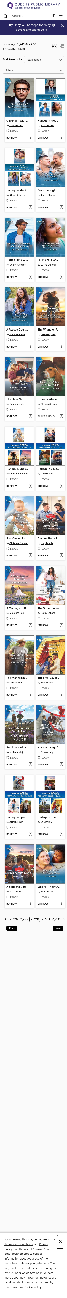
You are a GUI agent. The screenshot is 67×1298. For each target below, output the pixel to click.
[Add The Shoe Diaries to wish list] (61, 625)
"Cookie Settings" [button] (30, 1273)
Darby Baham (48, 613)
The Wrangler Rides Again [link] (49, 329)
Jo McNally (46, 822)
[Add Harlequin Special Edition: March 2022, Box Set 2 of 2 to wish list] (30, 486)
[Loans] (53, 16)
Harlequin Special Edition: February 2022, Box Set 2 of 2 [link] (17, 817)
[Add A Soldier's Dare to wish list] (30, 904)
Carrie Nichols (16, 404)
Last (58, 928)
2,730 (56, 919)
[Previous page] (6, 919)
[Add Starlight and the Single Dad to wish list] (30, 764)
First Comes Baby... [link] (17, 538)
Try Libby (15, 25)
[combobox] (26, 16)
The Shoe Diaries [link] (48, 608)
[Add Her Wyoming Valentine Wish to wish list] (61, 764)
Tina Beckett (16, 125)
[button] (54, 47)
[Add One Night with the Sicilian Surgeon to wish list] (30, 138)
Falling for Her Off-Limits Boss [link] (49, 260)
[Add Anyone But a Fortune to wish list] (61, 555)
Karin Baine (47, 891)
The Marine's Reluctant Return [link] (17, 678)
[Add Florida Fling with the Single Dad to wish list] (30, 277)
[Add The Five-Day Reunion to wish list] (61, 695)
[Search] (5, 16)
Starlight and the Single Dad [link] (17, 747)
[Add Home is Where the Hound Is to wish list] (61, 416)
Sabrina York (16, 682)
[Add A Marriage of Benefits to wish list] (30, 625)
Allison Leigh (47, 752)
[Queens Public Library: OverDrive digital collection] (33, 5)
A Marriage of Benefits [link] (17, 608)
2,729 (46, 919)
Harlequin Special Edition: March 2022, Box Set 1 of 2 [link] (49, 469)
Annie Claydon (48, 195)
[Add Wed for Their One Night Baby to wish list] (61, 904)
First (11, 928)
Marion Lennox (17, 334)
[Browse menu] (60, 15)
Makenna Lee (16, 613)
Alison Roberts (17, 195)
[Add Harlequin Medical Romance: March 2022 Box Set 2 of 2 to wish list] (61, 138)
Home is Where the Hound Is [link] (49, 399)
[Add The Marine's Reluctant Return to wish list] (30, 695)
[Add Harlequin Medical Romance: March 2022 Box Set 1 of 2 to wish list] (30, 207)
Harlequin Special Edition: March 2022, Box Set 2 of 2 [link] (17, 469)
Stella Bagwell (48, 334)
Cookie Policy (32, 1287)
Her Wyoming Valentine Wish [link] (49, 747)
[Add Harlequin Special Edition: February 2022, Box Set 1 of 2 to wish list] (61, 834)
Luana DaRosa (48, 264)
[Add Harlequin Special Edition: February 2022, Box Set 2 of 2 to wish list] (30, 834)
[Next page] (64, 919)
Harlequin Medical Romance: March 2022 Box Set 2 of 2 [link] (49, 120)
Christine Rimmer (18, 473)
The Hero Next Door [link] (17, 399)
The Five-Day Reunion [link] (49, 678)
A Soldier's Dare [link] (16, 887)
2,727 (24, 919)
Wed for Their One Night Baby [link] (49, 887)
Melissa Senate (49, 404)
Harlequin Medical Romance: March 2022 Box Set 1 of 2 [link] (17, 190)
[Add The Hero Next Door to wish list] (30, 416)
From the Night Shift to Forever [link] (49, 190)
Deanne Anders (17, 264)
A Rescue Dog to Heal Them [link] (17, 329)
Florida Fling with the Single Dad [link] (17, 260)
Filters (9, 70)
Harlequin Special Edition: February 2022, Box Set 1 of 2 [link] (49, 817)
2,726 (14, 919)
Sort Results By (12, 59)
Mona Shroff (47, 682)
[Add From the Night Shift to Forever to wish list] (61, 207)
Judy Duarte (47, 473)
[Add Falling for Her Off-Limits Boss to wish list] (61, 277)
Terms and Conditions (18, 1244)
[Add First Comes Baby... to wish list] (30, 555)
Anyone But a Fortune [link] (49, 538)
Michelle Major (17, 752)
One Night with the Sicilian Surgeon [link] (17, 120)
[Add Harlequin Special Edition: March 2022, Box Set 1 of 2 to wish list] (61, 486)
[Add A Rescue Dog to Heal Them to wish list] (30, 347)
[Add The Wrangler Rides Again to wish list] (61, 347)
